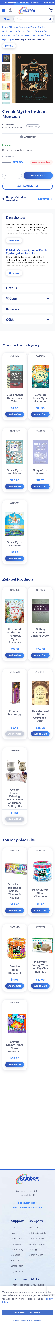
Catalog (33, 1249)
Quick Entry (17, 1249)
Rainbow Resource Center (27, 1179)
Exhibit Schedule (37, 1233)
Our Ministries (36, 1255)
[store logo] (27, 10)
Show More (14, 240)
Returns (15, 1260)
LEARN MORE (48, 2)
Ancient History (9, 31)
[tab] (9, 45)
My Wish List (17, 1271)
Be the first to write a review (17, 150)
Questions (16, 1238)
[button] (7, 67)
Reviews (12, 309)
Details (11, 288)
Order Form (17, 1266)
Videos (11, 298)
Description (15, 217)
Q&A (10, 319)
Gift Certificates (37, 1244)
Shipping (15, 1255)
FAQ (13, 1233)
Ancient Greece (26, 31)
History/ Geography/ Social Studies (27, 27)
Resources (16, 1244)
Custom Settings (27, 1321)
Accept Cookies (27, 1312)
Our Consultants (37, 1238)
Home (5, 27)
